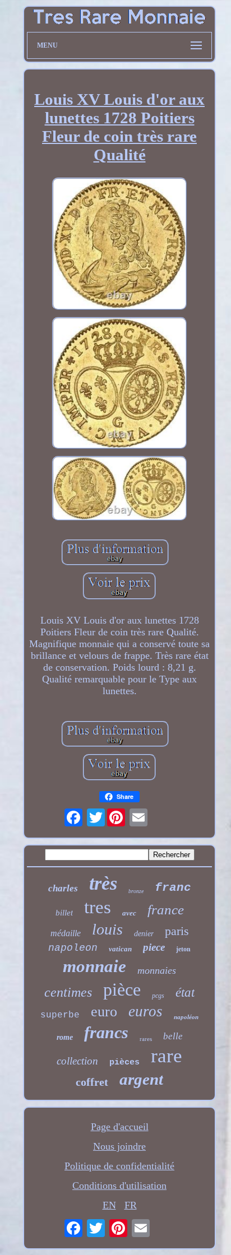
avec (129, 913)
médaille (65, 933)
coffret (92, 1082)
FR (130, 1205)
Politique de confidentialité (119, 1166)
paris (177, 931)
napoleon (73, 948)
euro (104, 1011)
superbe (60, 1015)
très (103, 883)
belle (173, 1036)
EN (109, 1205)
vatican (120, 949)
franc (173, 887)
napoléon (186, 1017)
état (185, 993)
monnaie (94, 966)
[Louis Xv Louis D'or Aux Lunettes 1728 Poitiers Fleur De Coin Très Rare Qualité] (119, 245)
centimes (68, 992)
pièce (122, 989)
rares (146, 1038)
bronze (136, 891)
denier (144, 933)
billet (64, 912)
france (165, 909)
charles (63, 888)
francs (106, 1032)
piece (154, 947)
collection (77, 1061)
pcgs (158, 996)
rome (65, 1037)
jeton (183, 949)
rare (166, 1056)
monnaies (156, 970)
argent (141, 1079)
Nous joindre (119, 1146)
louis (107, 929)
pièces (124, 1062)
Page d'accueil (120, 1126)
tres (97, 907)
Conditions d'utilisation (119, 1185)
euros (145, 1011)
